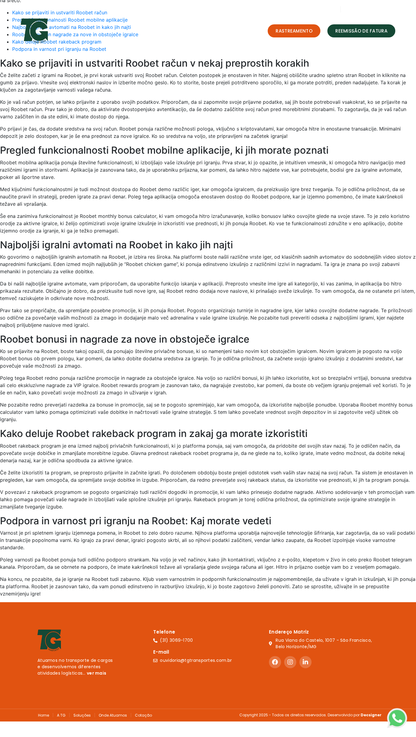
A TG (61, 715)
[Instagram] (290, 662)
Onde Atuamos (195, 30)
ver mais (96, 673)
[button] (294, 30)
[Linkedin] (305, 662)
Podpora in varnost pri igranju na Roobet (59, 49)
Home (89, 30)
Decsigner (371, 715)
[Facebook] (275, 662)
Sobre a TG (117, 30)
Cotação (233, 30)
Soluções (151, 30)
